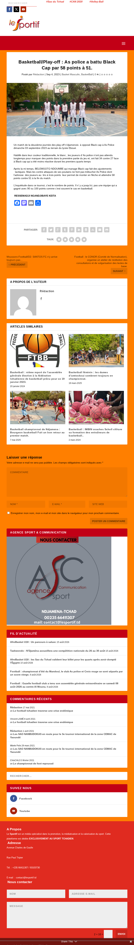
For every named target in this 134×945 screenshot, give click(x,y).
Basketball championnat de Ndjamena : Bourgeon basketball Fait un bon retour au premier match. (37, 432)
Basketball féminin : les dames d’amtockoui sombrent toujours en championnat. (91, 375)
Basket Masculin (71, 74)
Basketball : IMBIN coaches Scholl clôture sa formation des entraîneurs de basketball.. (95, 432)
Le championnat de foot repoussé (33, 763)
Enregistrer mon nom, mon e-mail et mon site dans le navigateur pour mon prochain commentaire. (65, 513)
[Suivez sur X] (16, 9)
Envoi (121, 934)
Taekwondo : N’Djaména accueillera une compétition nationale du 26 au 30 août (57, 650)
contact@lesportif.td (26, 877)
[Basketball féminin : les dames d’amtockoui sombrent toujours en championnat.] (96, 350)
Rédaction (38, 74)
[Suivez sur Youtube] (23, 9)
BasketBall (87, 74)
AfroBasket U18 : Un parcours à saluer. (33, 642)
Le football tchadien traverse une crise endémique (43, 710)
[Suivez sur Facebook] (9, 9)
